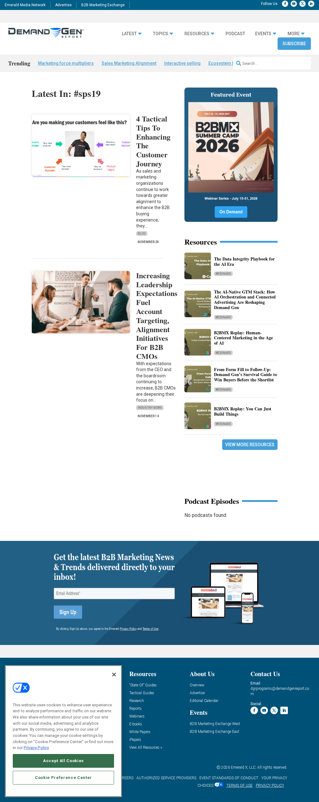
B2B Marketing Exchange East (214, 732)
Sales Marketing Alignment (129, 63)
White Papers (139, 732)
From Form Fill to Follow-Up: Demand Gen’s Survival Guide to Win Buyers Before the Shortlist (245, 374)
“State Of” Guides (143, 685)
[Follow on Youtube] (294, 4)
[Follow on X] (302, 4)
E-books (135, 724)
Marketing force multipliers (66, 63)
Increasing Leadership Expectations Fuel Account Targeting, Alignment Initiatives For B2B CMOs (156, 315)
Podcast (235, 33)
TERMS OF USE (239, 785)
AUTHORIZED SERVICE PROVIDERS (166, 778)
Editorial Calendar (204, 701)
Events (263, 33)
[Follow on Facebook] (285, 4)
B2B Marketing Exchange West (215, 724)
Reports (135, 709)
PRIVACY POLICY (270, 785)
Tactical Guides (141, 693)
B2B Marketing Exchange (103, 5)
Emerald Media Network (25, 5)
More (294, 33)
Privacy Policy (36, 747)
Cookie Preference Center (63, 777)
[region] (63, 731)
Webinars (223, 273)
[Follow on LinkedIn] (311, 4)
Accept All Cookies (63, 760)
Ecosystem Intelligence (232, 63)
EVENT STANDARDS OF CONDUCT (228, 778)
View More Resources (249, 444)
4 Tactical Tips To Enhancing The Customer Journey (153, 141)
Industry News (150, 407)
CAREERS (125, 778)
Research (136, 701)
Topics (160, 33)
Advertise (63, 5)
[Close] (114, 674)
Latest (129, 33)
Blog (142, 233)
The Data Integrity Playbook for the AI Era (244, 261)
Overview (197, 685)
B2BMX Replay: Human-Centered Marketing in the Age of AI (243, 337)
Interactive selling (182, 63)
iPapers (135, 740)
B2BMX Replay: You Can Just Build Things (242, 411)
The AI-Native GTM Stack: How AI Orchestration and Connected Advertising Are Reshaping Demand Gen (245, 300)
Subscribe (294, 43)
